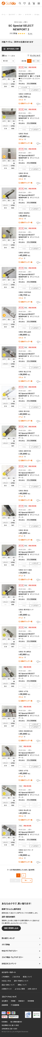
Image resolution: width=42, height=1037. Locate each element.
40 (34, 61)
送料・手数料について (21, 981)
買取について (22, 985)
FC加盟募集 (15, 1005)
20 (29, 61)
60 (38, 61)
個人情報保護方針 (16, 1022)
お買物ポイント (7, 989)
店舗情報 (5, 1005)
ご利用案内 (5, 977)
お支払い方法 (6, 981)
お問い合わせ (32, 989)
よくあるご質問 (20, 989)
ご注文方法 (16, 977)
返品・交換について (8, 985)
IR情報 (13, 1001)
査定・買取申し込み (11, 928)
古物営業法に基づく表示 (9, 1029)
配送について (27, 977)
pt (21, 100)
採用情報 (31, 1001)
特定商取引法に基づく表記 (10, 1025)
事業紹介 (21, 1001)
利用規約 (5, 1022)
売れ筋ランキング (8, 938)
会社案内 (5, 1001)
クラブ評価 (6, 945)
